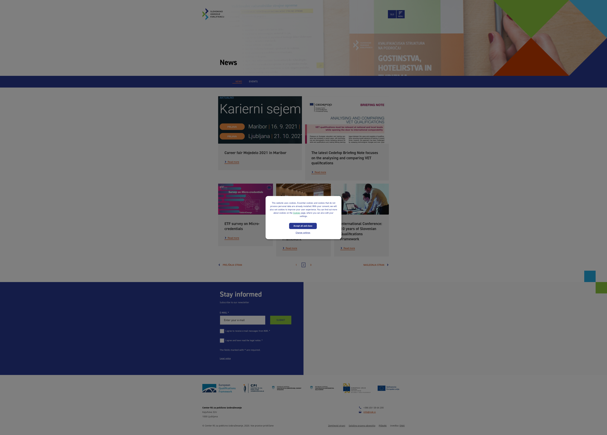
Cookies (296, 212)
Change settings (303, 232)
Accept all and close (303, 225)
